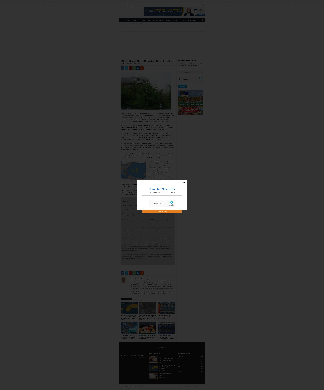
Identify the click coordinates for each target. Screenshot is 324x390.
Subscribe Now (162, 211)
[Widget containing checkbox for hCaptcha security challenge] (162, 203)
